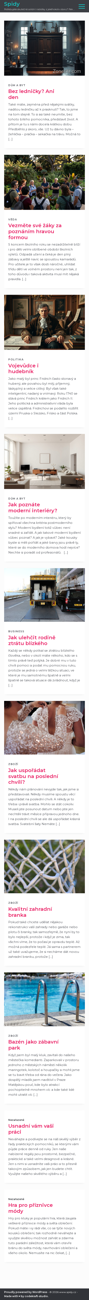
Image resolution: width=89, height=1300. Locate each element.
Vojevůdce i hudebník (23, 369)
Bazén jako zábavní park (33, 1045)
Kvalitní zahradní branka (30, 912)
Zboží (13, 764)
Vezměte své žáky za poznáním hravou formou (35, 231)
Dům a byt (17, 85)
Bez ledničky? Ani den (31, 94)
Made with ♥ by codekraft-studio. (26, 1296)
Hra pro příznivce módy (30, 1208)
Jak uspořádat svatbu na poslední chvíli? (33, 776)
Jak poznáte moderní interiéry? (32, 508)
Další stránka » (44, 1298)
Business (16, 631)
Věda (12, 219)
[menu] (82, 6)
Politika (16, 359)
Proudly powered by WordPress (25, 1292)
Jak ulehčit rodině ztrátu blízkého (31, 640)
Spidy (12, 4)
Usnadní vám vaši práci (31, 1129)
